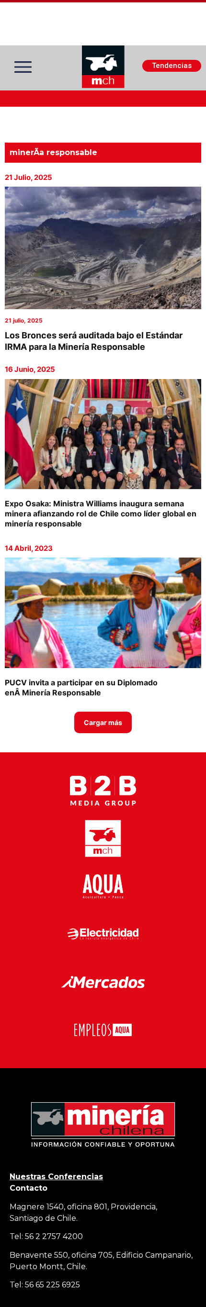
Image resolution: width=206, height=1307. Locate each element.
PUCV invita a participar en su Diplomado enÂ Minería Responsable (81, 687)
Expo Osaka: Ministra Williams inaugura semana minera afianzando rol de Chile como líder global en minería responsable (100, 513)
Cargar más (103, 722)
